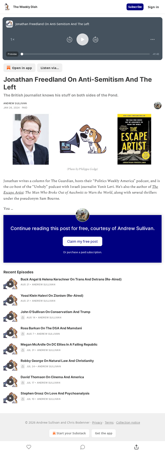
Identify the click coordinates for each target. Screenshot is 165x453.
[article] (82, 284)
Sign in (153, 7)
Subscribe (135, 7)
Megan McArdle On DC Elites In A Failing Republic (59, 344)
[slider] (86, 54)
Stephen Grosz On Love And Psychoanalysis (55, 393)
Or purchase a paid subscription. (82, 252)
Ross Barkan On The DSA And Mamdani (51, 328)
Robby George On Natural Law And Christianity (57, 361)
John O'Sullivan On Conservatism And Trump (55, 312)
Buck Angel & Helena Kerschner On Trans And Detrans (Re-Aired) (71, 279)
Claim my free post (82, 241)
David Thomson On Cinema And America (52, 377)
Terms (109, 422)
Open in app (22, 68)
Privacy (97, 422)
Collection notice (128, 422)
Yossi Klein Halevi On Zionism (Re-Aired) (52, 295)
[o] (10, 284)
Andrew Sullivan (15, 103)
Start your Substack (71, 433)
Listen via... (50, 68)
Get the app (103, 433)
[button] (12, 39)
